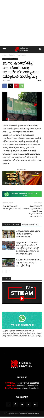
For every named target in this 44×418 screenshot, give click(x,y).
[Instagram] (15, 404)
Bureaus (12, 55)
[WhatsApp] (21, 86)
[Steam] (22, 404)
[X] (10, 86)
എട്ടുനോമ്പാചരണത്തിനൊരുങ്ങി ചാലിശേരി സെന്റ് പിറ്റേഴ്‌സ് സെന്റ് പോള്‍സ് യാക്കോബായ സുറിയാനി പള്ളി (27, 248)
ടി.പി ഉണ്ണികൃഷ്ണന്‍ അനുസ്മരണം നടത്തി (11, 207)
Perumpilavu (21, 55)
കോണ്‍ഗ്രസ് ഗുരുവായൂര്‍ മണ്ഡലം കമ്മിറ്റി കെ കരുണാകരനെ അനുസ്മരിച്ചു (32, 211)
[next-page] (7, 271)
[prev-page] (4, 271)
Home (4, 55)
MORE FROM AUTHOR (30, 225)
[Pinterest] (16, 86)
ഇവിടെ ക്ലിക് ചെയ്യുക (31, 336)
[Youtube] (35, 404)
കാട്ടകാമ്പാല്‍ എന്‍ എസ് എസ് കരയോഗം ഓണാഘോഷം (28, 234)
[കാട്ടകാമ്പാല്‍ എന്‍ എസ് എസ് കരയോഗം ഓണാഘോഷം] (8, 234)
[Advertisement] (22, 23)
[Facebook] (4, 86)
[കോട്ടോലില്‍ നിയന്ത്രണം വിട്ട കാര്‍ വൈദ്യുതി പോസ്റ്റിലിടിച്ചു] (8, 262)
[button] (4, 49)
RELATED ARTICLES (11, 225)
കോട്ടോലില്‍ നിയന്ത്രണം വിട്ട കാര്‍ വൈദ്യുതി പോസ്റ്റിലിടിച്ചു (28, 262)
